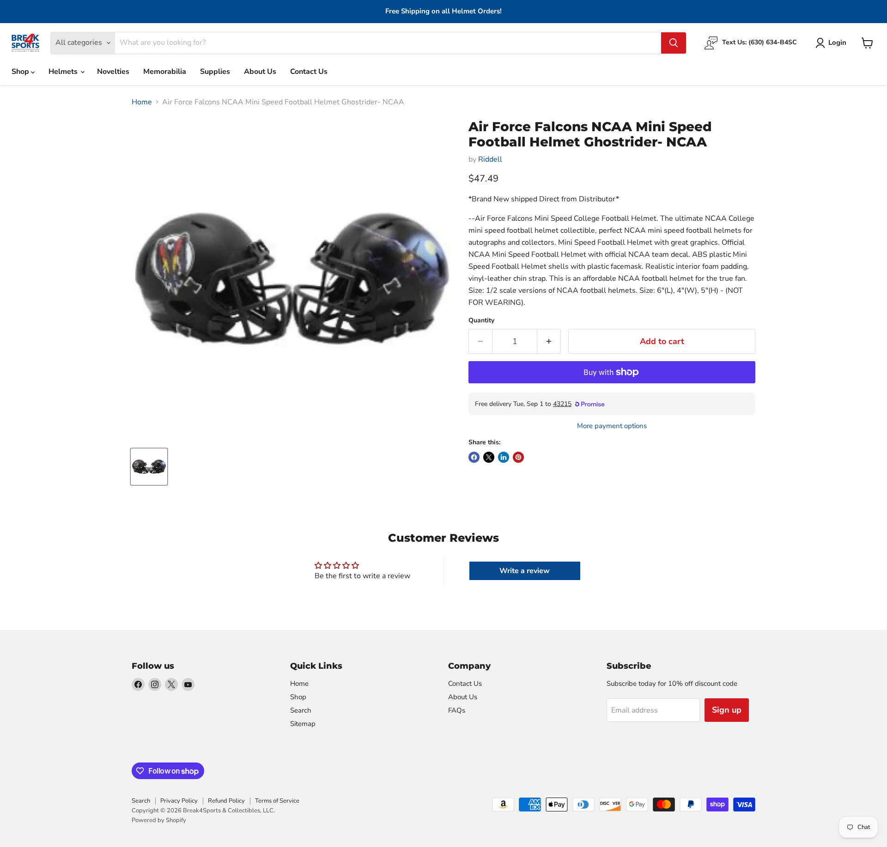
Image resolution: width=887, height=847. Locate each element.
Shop (21, 72)
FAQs (456, 710)
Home (142, 102)
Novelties (113, 72)
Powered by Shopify (159, 820)
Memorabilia (164, 72)
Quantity (481, 320)
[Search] (673, 43)
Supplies (215, 72)
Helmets (64, 72)
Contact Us (309, 72)
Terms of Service (277, 801)
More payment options (612, 426)
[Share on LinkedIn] (503, 457)
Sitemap (303, 723)
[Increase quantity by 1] (549, 341)
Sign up (726, 709)
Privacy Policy (179, 801)
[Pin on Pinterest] (518, 457)
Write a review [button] (524, 571)
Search (300, 710)
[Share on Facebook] (474, 457)
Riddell (490, 159)
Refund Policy (226, 801)
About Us (260, 72)
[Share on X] (488, 457)
